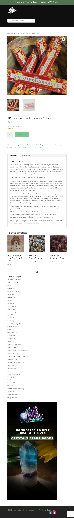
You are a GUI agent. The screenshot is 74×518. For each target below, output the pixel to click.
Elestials (9, 318)
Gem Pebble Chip (12, 324)
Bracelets (10, 297)
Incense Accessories (13, 344)
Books (9, 294)
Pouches (10, 368)
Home (9, 33)
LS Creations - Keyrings (14, 356)
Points (9, 365)
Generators (10, 327)
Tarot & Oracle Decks (14, 389)
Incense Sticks (16, 33)
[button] (63, 39)
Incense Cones (12, 347)
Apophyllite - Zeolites (14, 291)
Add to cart (22, 134)
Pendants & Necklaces (14, 362)
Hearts (9, 341)
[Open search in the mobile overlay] (21, 21)
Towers (9, 392)
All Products (26, 145)
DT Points (10, 312)
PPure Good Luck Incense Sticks (23, 147)
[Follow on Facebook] (50, 512)
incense (46, 145)
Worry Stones (11, 398)
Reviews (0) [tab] (26, 155)
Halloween (10, 336)
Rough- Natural (12, 374)
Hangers (10, 338)
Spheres (9, 383)
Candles (9, 300)
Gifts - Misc (10, 333)
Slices (9, 377)
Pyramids (10, 371)
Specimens (10, 380)
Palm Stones (11, 359)
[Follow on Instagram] (54, 512)
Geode (9, 330)
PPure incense (38, 147)
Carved (9, 303)
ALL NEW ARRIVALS (13, 279)
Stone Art (10, 386)
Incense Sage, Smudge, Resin (16, 350)
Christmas (10, 306)
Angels (9, 285)
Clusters (9, 309)
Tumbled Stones (12, 395)
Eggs (8, 315)
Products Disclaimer (47, 510)
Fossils (9, 321)
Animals (9, 288)
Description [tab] (13, 155)
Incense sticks (53, 145)
